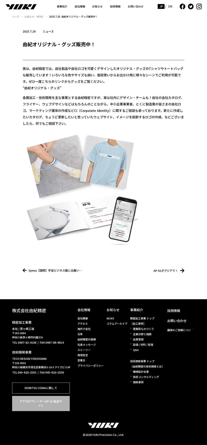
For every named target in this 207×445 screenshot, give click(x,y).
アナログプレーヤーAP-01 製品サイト (41, 403)
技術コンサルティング (146, 377)
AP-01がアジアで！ (165, 271)
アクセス (82, 323)
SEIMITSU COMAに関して (40, 388)
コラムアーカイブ (117, 323)
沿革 (80, 334)
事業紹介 (62, 6)
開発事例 (138, 382)
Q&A (136, 350)
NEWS (110, 318)
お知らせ (97, 6)
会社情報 (80, 6)
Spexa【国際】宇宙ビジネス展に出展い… (55, 270)
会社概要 (82, 318)
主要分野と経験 (142, 334)
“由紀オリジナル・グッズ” (42, 87)
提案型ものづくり (143, 329)
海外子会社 (84, 329)
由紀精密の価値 (86, 339)
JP (161, 6)
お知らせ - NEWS (34, 16)
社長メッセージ (86, 344)
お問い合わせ (136, 6)
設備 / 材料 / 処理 (143, 344)
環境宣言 (82, 355)
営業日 (81, 360)
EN (170, 6)
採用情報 (115, 6)
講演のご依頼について (180, 330)
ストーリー (84, 350)
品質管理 (138, 339)
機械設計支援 (141, 372)
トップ (15, 16)
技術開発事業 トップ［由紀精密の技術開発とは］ (147, 363)
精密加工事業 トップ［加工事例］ (142, 320)
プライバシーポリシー (90, 365)
